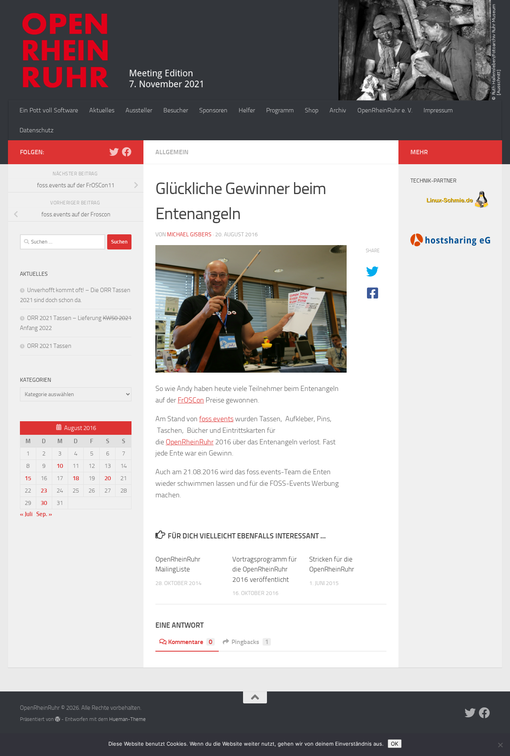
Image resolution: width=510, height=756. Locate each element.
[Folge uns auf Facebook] (126, 152)
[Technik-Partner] (450, 208)
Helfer (247, 110)
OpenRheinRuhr (190, 442)
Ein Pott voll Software (49, 110)
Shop (311, 110)
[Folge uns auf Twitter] (114, 152)
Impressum (438, 110)
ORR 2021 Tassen (49, 346)
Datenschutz (36, 130)
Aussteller (139, 110)
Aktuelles (101, 110)
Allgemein (171, 152)
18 (76, 478)
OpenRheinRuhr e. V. (384, 110)
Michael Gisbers (189, 234)
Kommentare (190, 642)
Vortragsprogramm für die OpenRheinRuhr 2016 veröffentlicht (264, 569)
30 (44, 503)
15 (28, 478)
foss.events (216, 418)
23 (44, 490)
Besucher (175, 110)
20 (107, 478)
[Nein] (500, 745)
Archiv (338, 110)
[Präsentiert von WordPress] (57, 719)
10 (60, 465)
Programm (280, 110)
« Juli (26, 514)
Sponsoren (213, 110)
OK (394, 743)
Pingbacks (250, 642)
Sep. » (44, 514)
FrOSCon (191, 400)
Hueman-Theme (127, 719)
